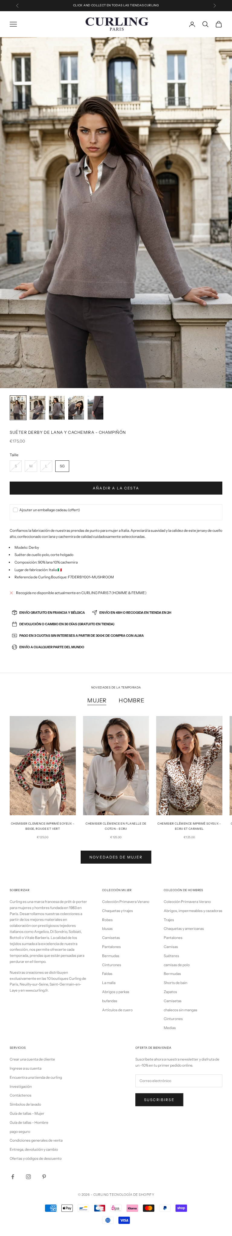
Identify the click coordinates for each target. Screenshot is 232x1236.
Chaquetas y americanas (184, 928)
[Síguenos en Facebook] (13, 1177)
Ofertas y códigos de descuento (36, 1158)
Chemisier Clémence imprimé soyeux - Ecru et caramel (189, 826)
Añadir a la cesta (116, 488)
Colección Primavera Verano (125, 901)
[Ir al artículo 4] (76, 407)
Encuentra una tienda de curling (36, 1077)
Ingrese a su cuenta (25, 1068)
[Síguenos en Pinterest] (44, 1177)
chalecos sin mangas (180, 1010)
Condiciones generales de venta (36, 1140)
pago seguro (20, 1131)
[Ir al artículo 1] (18, 407)
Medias (170, 1027)
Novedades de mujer (116, 857)
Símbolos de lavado (25, 1104)
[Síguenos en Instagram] (28, 1177)
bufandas (109, 1001)
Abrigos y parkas (115, 991)
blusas (107, 928)
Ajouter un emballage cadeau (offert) (49, 510)
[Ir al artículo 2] (37, 407)
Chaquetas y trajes (117, 910)
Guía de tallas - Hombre (29, 1122)
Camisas (171, 946)
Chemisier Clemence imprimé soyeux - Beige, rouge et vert (42, 826)
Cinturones (111, 965)
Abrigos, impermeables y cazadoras (193, 910)
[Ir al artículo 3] (56, 407)
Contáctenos (20, 1095)
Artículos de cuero (117, 1010)
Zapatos (170, 991)
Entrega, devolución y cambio (34, 1149)
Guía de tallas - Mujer (27, 1113)
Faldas (107, 973)
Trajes (169, 919)
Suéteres (171, 955)
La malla (108, 982)
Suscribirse (159, 1099)
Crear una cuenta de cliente (32, 1059)
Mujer (97, 700)
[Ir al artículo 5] (95, 407)
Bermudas (110, 955)
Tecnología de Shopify (131, 1194)
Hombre (131, 700)
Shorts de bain (175, 982)
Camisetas (111, 937)
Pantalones (111, 946)
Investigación (21, 1086)
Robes (107, 919)
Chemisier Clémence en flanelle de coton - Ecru (116, 826)
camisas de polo (177, 965)
